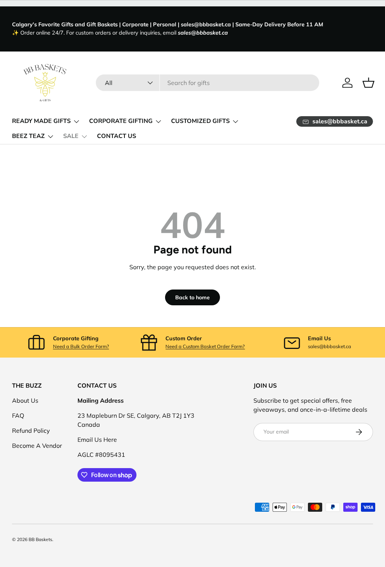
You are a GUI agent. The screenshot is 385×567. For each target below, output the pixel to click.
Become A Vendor (37, 445)
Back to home (192, 297)
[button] (368, 82)
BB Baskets (40, 539)
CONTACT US (116, 136)
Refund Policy (31, 430)
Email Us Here (97, 439)
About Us (25, 400)
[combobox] (207, 82)
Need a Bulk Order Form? (81, 346)
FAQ (18, 415)
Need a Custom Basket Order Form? (205, 346)
